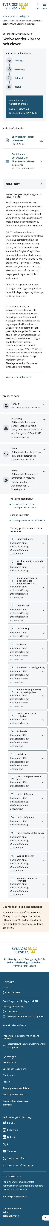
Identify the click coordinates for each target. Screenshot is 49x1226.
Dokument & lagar (18, 16)
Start (5, 16)
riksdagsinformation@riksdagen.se (25, 1016)
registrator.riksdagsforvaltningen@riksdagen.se (26, 1045)
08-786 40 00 (13, 992)
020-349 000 (13, 1011)
